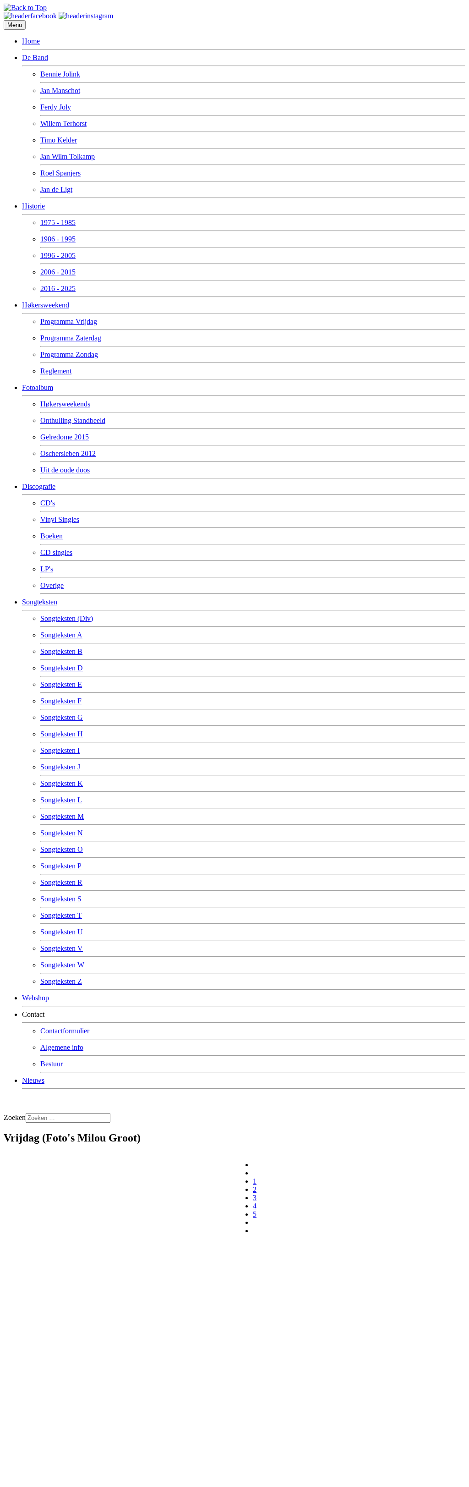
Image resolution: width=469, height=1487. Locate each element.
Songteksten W (62, 965)
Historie (33, 206)
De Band (35, 57)
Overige (52, 585)
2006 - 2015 (58, 272)
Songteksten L (61, 800)
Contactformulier (64, 1031)
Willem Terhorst (63, 123)
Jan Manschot (60, 90)
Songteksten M (62, 816)
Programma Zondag (69, 354)
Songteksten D (61, 668)
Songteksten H (61, 734)
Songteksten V (61, 948)
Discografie (38, 486)
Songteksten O (61, 849)
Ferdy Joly (55, 107)
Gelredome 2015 (64, 437)
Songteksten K (61, 783)
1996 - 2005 (58, 255)
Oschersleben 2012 (68, 453)
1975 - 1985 (58, 222)
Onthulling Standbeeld (72, 420)
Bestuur (51, 1064)
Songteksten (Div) (66, 618)
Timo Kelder (58, 140)
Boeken (51, 536)
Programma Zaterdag (70, 338)
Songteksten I (60, 750)
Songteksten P (61, 866)
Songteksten (39, 602)
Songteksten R (61, 882)
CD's (47, 503)
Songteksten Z (61, 981)
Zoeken (15, 1117)
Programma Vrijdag (68, 321)
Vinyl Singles (59, 519)
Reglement (55, 371)
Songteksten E (61, 684)
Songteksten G (61, 717)
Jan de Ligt (56, 189)
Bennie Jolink (60, 74)
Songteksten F (61, 701)
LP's (46, 569)
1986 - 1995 (58, 239)
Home (31, 41)
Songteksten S (61, 899)
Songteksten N (61, 833)
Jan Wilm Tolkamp (67, 156)
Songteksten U (61, 932)
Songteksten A (61, 635)
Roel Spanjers (60, 173)
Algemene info (61, 1047)
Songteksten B (61, 651)
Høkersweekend (45, 305)
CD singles (56, 552)
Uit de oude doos (65, 470)
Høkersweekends (65, 404)
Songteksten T (61, 915)
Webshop (35, 998)
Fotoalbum (37, 387)
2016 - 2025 (58, 288)
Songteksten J (60, 767)
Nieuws (33, 1080)
